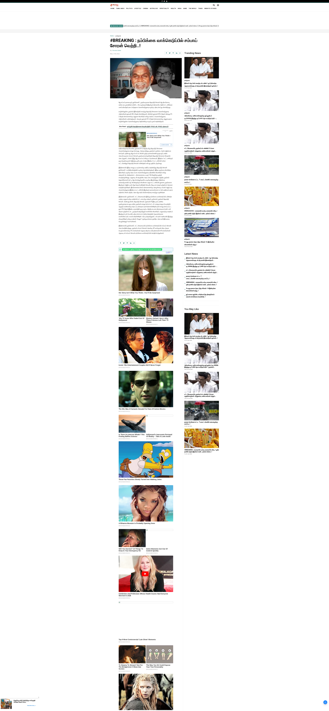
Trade (200, 8)
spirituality (164, 8)
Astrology (154, 8)
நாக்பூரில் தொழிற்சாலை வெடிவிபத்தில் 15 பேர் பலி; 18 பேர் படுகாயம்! (148, 126)
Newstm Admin (116, 50)
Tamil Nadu (120, 8)
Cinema (145, 8)
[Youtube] (167, 1)
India (179, 8)
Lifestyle (137, 8)
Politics (129, 8)
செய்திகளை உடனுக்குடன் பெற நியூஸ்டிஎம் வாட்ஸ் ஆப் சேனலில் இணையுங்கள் (142, 249)
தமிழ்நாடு (118, 36)
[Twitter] (164, 1)
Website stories (210, 8)
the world (192, 8)
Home (112, 8)
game (185, 8)
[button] (218, 5)
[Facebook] (162, 1)
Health (173, 8)
